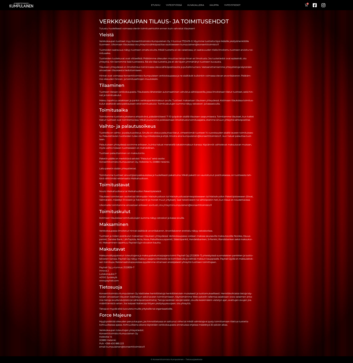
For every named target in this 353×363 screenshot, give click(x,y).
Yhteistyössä (174, 5)
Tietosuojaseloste (194, 359)
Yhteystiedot (232, 5)
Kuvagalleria (195, 5)
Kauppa (214, 5)
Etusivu (155, 5)
